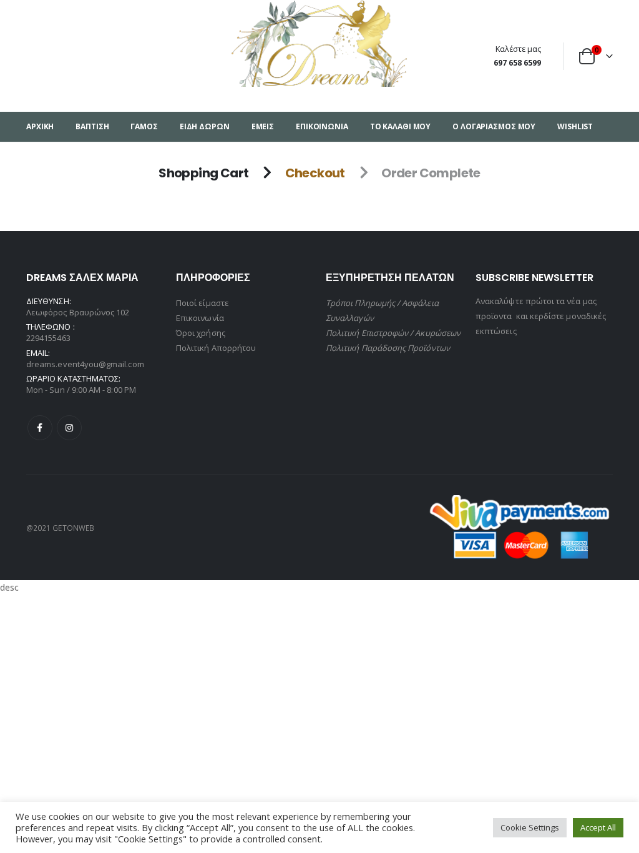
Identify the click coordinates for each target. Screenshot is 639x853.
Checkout (315, 173)
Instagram (69, 427)
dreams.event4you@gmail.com (85, 364)
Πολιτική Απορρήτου (216, 347)
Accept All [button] (598, 827)
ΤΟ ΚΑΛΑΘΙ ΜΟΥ (400, 126)
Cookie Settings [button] (529, 827)
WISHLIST (575, 126)
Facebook (39, 427)
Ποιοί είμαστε (202, 302)
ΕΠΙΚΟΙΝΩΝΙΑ (322, 126)
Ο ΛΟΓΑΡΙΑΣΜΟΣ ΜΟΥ (493, 126)
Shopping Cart (203, 173)
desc (9, 587)
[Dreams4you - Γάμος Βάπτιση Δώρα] (320, 43)
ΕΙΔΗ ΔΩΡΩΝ (205, 126)
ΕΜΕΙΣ (262, 126)
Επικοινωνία (200, 317)
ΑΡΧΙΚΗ (40, 126)
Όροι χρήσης (200, 332)
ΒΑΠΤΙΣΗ (92, 126)
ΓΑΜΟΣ (143, 126)
